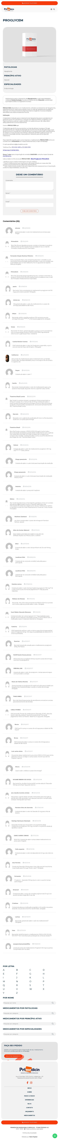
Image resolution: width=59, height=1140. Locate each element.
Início (30, 1088)
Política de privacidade (29, 1133)
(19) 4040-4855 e (17, 147)
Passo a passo (29, 1096)
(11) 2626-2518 (26, 147)
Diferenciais (29, 1100)
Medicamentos (29, 1115)
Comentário (9, 180)
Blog (29, 1103)
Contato (29, 1107)
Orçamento (29, 1111)
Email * (8, 201)
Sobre (29, 1092)
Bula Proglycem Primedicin (40, 159)
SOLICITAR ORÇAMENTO (13, 1056)
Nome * (8, 193)
